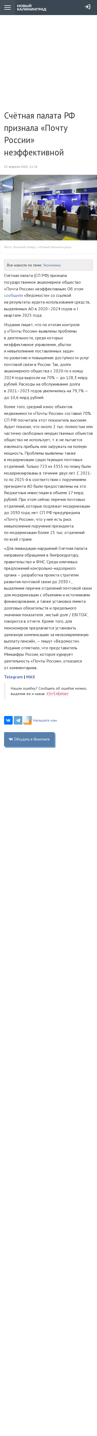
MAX (30, 676)
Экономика (52, 265)
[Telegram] (18, 720)
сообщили (13, 295)
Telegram (13, 676)
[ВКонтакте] (8, 720)
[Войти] (87, 6)
